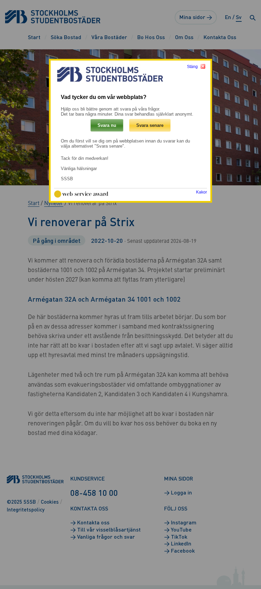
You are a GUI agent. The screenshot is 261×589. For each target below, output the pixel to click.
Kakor (201, 192)
